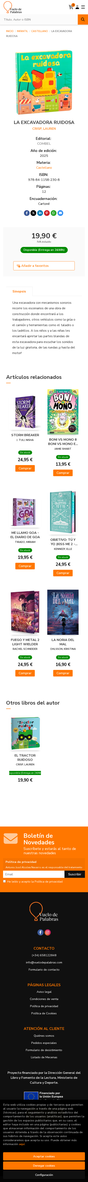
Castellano (40, 31)
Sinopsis (19, 291)
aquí (22, 1144)
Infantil (22, 31)
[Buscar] (83, 19)
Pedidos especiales (44, 1043)
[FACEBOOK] (40, 932)
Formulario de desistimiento (44, 1050)
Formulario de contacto (44, 970)
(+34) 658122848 (44, 955)
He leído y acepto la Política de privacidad (35, 882)
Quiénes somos (44, 1036)
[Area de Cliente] (77, 7)
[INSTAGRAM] (48, 932)
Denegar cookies (44, 1166)
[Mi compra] (71, 7)
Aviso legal (44, 992)
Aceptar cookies (44, 1156)
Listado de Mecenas (44, 1057)
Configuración (44, 1175)
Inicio (10, 31)
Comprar (25, 468)
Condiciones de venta (44, 999)
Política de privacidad (44, 1006)
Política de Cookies (44, 1013)
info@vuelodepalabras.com (44, 962)
